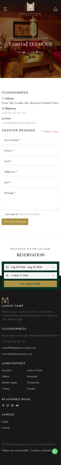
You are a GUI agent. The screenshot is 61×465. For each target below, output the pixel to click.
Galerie (5, 376)
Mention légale (9, 382)
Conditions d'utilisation (41, 450)
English (5, 422)
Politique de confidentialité (15, 450)
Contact (6, 389)
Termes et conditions (30, 214)
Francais (6, 428)
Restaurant (32, 376)
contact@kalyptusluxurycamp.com (19, 123)
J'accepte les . (23, 214)
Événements (33, 382)
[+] (20, 319)
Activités (31, 389)
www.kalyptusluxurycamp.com (17, 354)
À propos (7, 370)
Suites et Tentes (35, 370)
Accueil (21, 52)
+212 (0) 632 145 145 (14, 113)
